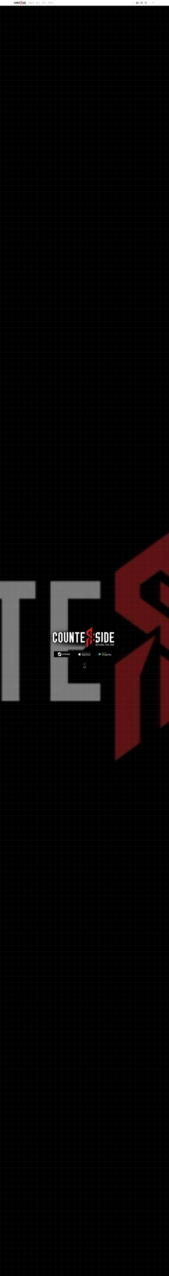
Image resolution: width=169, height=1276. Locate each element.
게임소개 (31, 3)
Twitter (133, 3)
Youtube (137, 3)
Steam (146, 3)
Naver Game (141, 3)
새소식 (38, 3)
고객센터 (50, 3)
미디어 (44, 3)
